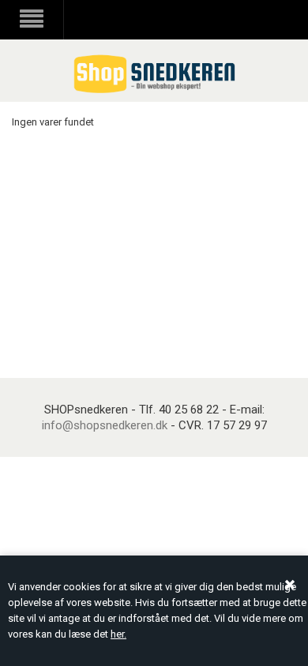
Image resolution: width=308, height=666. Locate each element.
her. (118, 634)
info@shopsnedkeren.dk (104, 425)
